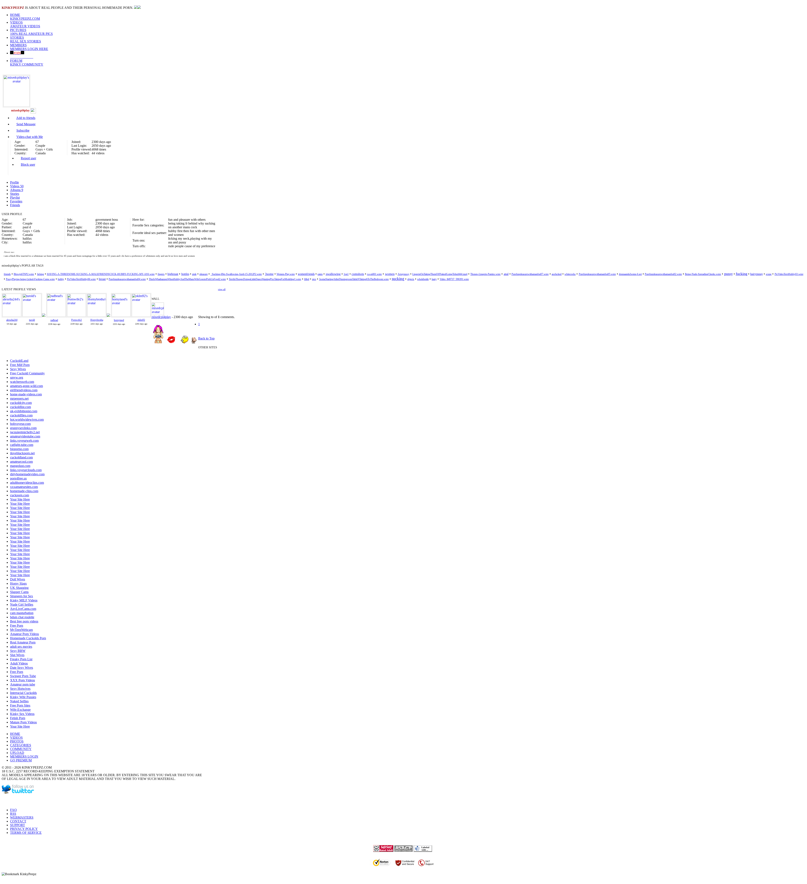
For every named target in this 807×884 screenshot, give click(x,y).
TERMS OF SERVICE (26, 832)
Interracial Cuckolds (23, 693)
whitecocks (570, 274)
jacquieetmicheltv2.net (25, 432)
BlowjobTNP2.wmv (24, 274)
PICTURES (31, 32)
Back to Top (206, 338)
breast (102, 279)
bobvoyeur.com (20, 423)
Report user (28, 158)
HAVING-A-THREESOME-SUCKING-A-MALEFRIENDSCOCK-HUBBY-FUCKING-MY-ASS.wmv (101, 274)
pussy (728, 274)
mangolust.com (20, 466)
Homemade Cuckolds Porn (28, 638)
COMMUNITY (21, 749)
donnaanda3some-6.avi (630, 274)
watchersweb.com (22, 381)
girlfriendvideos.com (23, 390)
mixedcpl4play (161, 317)
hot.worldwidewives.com (27, 419)
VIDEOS (25, 24)
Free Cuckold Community (27, 373)
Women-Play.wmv (286, 274)
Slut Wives (17, 655)
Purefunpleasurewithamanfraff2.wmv (663, 274)
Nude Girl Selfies (21, 604)
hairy (434, 279)
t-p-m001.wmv (374, 274)
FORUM (26, 62)
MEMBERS (29, 47)
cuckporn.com (19, 495)
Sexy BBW (17, 651)
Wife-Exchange (20, 709)
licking (40, 274)
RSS (13, 813)
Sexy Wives (18, 369)
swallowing (333, 274)
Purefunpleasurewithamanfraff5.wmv (597, 274)
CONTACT (18, 821)
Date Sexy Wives (21, 667)
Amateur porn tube (22, 684)
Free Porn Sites (20, 705)
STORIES (25, 39)
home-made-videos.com (26, 394)
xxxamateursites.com (24, 487)
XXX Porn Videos (22, 680)
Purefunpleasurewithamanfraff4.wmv (127, 279)
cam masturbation (21, 613)
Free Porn (16, 625)
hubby (61, 279)
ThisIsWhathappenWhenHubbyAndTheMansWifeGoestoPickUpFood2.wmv (187, 279)
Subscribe (22, 130)
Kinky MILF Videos (23, 600)
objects (410, 279)
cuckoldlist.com (20, 407)
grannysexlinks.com (23, 428)
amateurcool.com (21, 461)
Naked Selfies (19, 701)
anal (506, 274)
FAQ (13, 810)
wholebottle (423, 279)
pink (194, 274)
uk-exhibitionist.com (23, 411)
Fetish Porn (17, 718)
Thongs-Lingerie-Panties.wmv (485, 274)
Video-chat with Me (29, 137)
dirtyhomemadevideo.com (27, 474)
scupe (768, 274)
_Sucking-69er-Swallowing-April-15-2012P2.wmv (236, 274)
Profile (14, 182)
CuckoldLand (19, 360)
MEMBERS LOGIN (24, 756)
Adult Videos (19, 663)
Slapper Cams (19, 592)
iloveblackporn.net (22, 453)
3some (269, 274)
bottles (185, 274)
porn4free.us (18, 478)
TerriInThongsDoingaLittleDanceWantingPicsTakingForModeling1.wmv (265, 279)
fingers (161, 274)
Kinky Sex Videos (22, 714)
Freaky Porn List (21, 659)
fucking (741, 274)
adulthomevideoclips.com (27, 482)
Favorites (16, 201)
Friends (15, 205)
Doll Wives (17, 579)
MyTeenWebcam (21, 630)
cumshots (358, 274)
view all (221, 289)
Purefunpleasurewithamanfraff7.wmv (530, 274)
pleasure (203, 274)
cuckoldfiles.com (21, 415)
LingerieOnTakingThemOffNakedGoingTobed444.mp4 (439, 274)
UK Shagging (19, 587)
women (390, 274)
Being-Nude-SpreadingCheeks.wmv (703, 274)
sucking (398, 278)
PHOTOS (17, 741)
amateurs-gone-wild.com (26, 386)
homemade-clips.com (24, 491)
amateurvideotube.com (25, 436)
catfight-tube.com (21, 445)
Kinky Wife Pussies (23, 697)
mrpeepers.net (19, 398)
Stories (14, 194)
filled (306, 279)
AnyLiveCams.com (23, 608)
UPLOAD (17, 753)
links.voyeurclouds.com (26, 470)
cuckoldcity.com (21, 402)
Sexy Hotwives (20, 688)
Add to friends (25, 118)
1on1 (346, 274)
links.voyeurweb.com (24, 440)
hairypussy (756, 274)
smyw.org (16, 377)
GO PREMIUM (21, 760)
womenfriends (306, 274)
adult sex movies (21, 646)
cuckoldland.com (21, 457)
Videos (17, 186)
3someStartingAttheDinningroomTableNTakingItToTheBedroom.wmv (354, 279)
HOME (25, 16)
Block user (28, 164)
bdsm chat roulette (22, 617)
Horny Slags (18, 583)
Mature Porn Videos (23, 722)
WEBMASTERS (21, 817)
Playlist (15, 197)
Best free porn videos (24, 621)
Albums (16, 190)
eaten (320, 274)
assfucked (557, 274)
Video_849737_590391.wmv (454, 279)
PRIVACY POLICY (24, 829)
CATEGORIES (20, 745)
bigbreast (172, 274)
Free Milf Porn (20, 365)
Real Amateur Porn (23, 642)
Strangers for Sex (21, 596)
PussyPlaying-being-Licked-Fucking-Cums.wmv (30, 279)
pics (314, 279)
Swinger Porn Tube (23, 676)
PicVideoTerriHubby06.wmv (81, 279)
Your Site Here (20, 499)
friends (7, 274)
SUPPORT (17, 825)
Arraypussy (403, 274)
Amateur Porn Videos (24, 634)
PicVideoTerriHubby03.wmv (789, 274)
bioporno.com (19, 449)
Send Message (26, 124)
